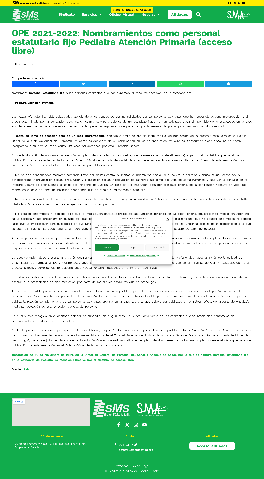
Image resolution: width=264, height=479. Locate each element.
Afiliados (179, 14)
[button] (167, 218)
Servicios (89, 14)
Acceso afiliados (212, 446)
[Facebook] (229, 3)
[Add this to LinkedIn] (132, 84)
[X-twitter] (239, 3)
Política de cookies (116, 256)
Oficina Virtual (121, 14)
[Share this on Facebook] (35, 84)
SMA (27, 369)
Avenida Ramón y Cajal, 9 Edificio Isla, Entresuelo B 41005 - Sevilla (50, 445)
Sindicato (67, 14)
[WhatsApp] (180, 84)
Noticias (148, 14)
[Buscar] (200, 14)
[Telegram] (228, 84)
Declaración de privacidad (143, 256)
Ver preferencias (157, 247)
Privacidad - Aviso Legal (132, 466)
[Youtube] (243, 3)
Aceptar (107, 247)
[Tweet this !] (83, 84)
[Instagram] (234, 3)
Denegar (132, 247)
